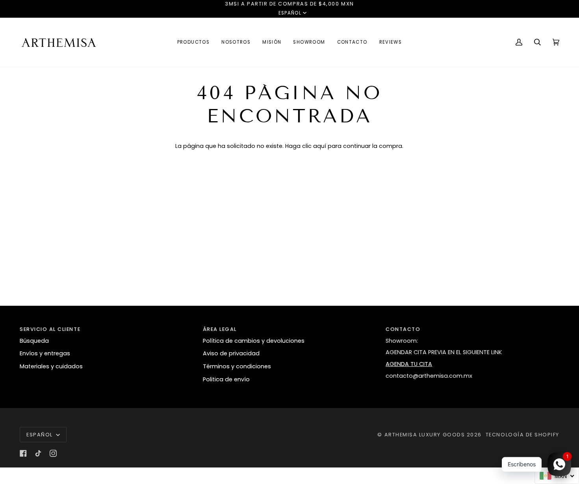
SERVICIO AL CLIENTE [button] (50, 329)
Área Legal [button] (220, 329)
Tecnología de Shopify (522, 434)
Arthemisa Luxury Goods (424, 434)
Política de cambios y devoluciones (253, 341)
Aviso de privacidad (231, 353)
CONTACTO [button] (403, 329)
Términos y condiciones (237, 366)
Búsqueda (34, 341)
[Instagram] (53, 453)
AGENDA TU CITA (409, 364)
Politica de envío (226, 379)
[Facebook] (23, 453)
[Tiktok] (38, 453)
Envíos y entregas (45, 353)
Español (290, 13)
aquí (319, 146)
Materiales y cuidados (51, 366)
